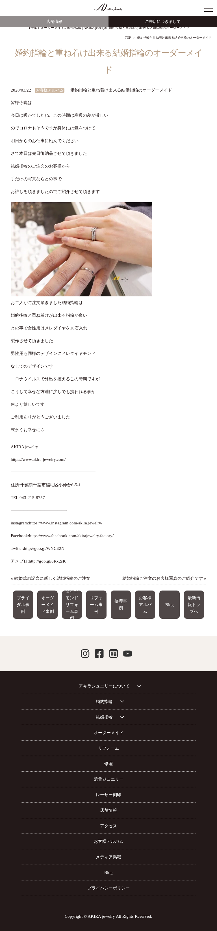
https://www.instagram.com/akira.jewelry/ (65, 523)
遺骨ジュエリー (108, 779)
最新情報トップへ (194, 605)
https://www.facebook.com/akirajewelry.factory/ (71, 535)
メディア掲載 (108, 857)
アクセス (108, 826)
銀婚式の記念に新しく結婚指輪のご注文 (52, 578)
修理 (108, 763)
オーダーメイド (108, 732)
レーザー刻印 (108, 795)
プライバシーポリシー (108, 888)
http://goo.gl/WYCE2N (44, 548)
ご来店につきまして (163, 21)
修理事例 (120, 604)
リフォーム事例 (96, 605)
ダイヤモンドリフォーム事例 (72, 605)
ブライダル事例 (23, 605)
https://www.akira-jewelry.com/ (38, 459)
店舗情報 (54, 21)
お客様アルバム (50, 90)
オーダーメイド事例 (47, 605)
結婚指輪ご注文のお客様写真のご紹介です (162, 578)
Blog (169, 604)
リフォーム (108, 748)
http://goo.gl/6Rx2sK (47, 561)
